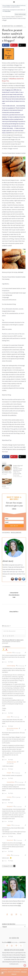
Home (3, 16)
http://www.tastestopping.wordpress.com (13, 700)
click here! (20, 272)
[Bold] (4, 636)
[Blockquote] (13, 636)
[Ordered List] (9, 636)
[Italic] (5, 636)
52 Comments (18, 26)
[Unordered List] (11, 636)
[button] (23, 50)
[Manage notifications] (25, 965)
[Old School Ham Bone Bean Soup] (7, 467)
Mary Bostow (8, 26)
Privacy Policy (8, 11)
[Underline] (7, 636)
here (19, 903)
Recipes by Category (10, 16)
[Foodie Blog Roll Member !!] (18, 471)
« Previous (5, 866)
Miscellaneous (19, 16)
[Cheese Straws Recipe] (7, 481)
